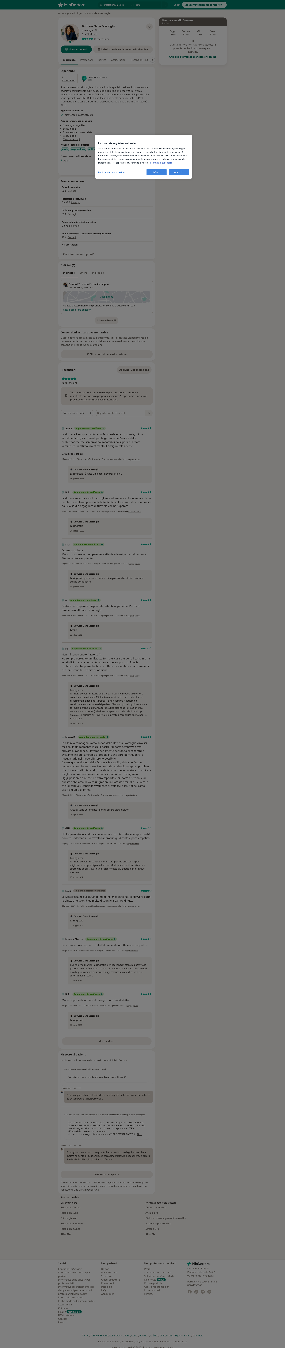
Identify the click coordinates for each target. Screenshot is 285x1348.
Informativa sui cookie (160, 162)
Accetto (178, 172)
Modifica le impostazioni (111, 172)
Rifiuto (156, 172)
